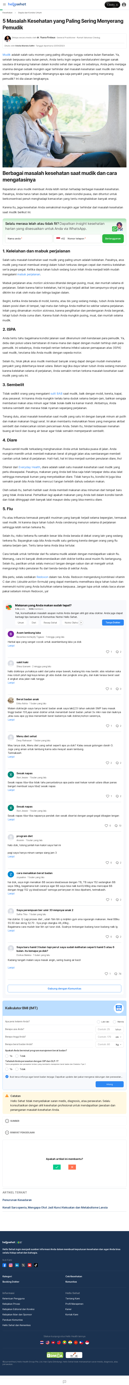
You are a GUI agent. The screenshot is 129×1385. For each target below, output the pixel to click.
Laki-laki (105, 1021)
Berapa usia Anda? (14, 1029)
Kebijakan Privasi (11, 1303)
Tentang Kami (72, 1298)
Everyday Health (29, 467)
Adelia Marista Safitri (24, 46)
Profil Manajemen (74, 1303)
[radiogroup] (110, 1021)
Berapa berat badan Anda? (19, 1044)
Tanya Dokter (113, 622)
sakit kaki (22, 662)
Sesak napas (25, 773)
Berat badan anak (28, 699)
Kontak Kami (71, 1314)
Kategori (7, 1276)
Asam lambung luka (29, 632)
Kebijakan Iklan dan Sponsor (17, 1314)
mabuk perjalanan (28, 274)
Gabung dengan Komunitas (64, 988)
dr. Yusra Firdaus (46, 37)
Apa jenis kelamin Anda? (17, 1021)
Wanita (120, 1021)
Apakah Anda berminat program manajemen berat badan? (36, 1050)
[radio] (98, 1021)
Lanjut (11, 645)
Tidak (22, 1055)
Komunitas (71, 1281)
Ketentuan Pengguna (14, 1298)
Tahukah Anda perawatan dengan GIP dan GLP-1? (32, 1061)
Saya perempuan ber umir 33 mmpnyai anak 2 (45, 910)
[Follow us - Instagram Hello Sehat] (11, 1265)
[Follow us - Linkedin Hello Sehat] (17, 1265)
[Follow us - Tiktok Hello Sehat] (36, 1265)
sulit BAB (56, 393)
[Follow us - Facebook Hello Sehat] (4, 1265)
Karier (68, 1309)
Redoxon (42, 577)
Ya (11, 1055)
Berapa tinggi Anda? (15, 1036)
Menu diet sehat (27, 736)
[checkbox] (7, 1076)
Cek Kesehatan (73, 1276)
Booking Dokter (11, 1281)
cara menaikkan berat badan (35, 873)
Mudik (7, 54)
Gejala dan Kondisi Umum (30, 12)
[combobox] (118, 1037)
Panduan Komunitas (13, 1319)
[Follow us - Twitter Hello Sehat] (23, 1265)
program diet (25, 836)
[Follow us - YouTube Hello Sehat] (29, 1265)
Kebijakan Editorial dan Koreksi (18, 1309)
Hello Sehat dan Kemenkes (17, 1325)
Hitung (110, 1084)
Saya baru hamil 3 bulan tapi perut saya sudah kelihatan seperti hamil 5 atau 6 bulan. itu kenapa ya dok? (65, 949)
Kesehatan (7, 12)
